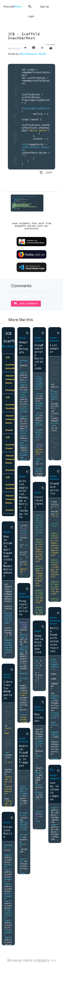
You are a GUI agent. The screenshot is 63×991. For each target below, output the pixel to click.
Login (31, 16)
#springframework (28, 596)
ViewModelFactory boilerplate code (38, 357)
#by (52, 769)
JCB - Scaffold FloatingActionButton (10, 403)
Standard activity (54, 488)
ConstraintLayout (38, 502)
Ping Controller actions (23, 607)
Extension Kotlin (8, 831)
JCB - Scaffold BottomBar (10, 363)
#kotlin (43, 53)
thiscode (13, 6)
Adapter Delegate (23, 347)
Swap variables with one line (38, 644)
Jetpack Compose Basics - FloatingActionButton (10, 382)
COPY (46, 172)
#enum (53, 623)
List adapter (54, 348)
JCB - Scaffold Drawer (9, 443)
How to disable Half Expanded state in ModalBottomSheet (8, 556)
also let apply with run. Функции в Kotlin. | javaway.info (23, 499)
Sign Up (44, 6)
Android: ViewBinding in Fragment (23, 755)
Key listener (38, 718)
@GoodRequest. (29, 53)
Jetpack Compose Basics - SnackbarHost (10, 462)
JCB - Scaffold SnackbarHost (10, 483)
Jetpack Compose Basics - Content (10, 502)
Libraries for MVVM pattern (8, 690)
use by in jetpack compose (54, 791)
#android (23, 741)
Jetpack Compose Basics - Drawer (10, 422)
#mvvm (7, 674)
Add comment (26, 303)
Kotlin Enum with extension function (54, 639)
